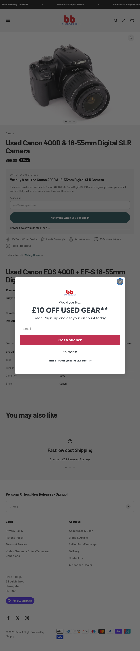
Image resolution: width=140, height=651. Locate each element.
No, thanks (70, 352)
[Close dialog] (120, 281)
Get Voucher (70, 340)
